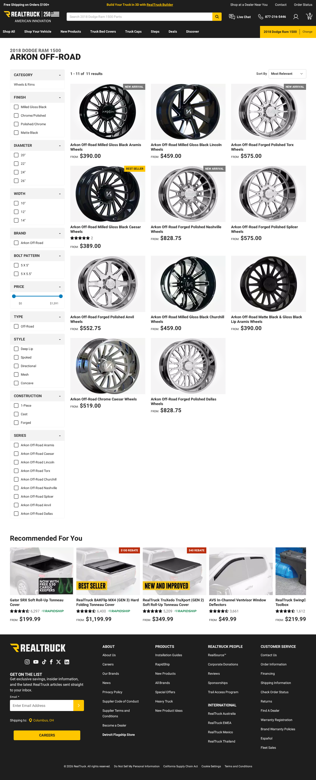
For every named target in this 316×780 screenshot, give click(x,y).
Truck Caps (133, 31)
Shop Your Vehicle (37, 31)
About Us (109, 655)
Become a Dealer (114, 725)
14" (23, 220)
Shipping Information (276, 683)
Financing (268, 673)
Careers (108, 664)
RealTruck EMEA (219, 723)
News (106, 683)
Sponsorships (218, 683)
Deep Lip (27, 349)
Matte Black (29, 132)
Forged (26, 422)
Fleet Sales (268, 747)
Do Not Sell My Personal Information (137, 766)
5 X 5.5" (26, 274)
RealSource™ (217, 655)
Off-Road (27, 326)
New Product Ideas (169, 710)
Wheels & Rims (24, 84)
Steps (155, 31)
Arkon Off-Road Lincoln (37, 462)
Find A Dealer (270, 710)
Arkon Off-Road (32, 243)
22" (23, 163)
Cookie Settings (211, 766)
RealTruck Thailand (221, 741)
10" (23, 203)
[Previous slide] (14, 585)
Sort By (261, 73)
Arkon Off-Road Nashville (39, 488)
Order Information (274, 664)
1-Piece (26, 405)
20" (23, 155)
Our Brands (110, 673)
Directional (28, 366)
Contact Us (269, 655)
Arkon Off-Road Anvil (36, 505)
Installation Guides (168, 655)
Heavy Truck (164, 701)
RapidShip (162, 664)
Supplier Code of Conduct (120, 701)
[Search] (217, 16)
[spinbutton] (20, 303)
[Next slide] (301, 585)
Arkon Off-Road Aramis (37, 445)
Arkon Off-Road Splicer (37, 496)
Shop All (9, 31)
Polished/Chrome (33, 124)
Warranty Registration (276, 720)
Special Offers (165, 692)
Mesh (25, 374)
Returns (266, 701)
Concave (27, 383)
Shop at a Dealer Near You (249, 4)
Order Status (303, 4)
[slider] (14, 296)
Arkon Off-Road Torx (35, 471)
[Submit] (78, 705)
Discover (192, 31)
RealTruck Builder (160, 4)
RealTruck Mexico (220, 732)
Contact (281, 4)
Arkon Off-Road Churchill (38, 479)
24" (23, 172)
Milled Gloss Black (33, 107)
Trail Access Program (223, 692)
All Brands (162, 683)
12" (23, 212)
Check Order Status (274, 692)
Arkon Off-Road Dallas (37, 513)
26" (23, 181)
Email (14, 697)
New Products (71, 31)
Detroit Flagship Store (118, 734)
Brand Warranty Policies (278, 729)
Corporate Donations (223, 664)
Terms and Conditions (238, 766)
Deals (173, 31)
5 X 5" (25, 265)
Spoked (26, 357)
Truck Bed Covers (103, 31)
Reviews (214, 673)
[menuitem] (9, 32)
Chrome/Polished (33, 115)
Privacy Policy (112, 692)
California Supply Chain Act (180, 766)
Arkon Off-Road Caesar (37, 454)
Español (266, 738)
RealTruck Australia (222, 713)
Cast (24, 414)
